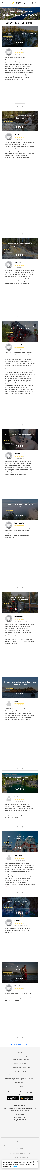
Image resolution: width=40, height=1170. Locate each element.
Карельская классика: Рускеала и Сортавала (20, 116)
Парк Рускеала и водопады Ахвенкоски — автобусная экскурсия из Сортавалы (20, 32)
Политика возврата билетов (20, 1067)
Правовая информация (11, 1145)
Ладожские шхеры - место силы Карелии (20, 505)
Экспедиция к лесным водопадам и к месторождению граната (20, 435)
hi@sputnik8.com (20, 1120)
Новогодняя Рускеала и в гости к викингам (20, 902)
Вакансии (24, 1145)
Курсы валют (20, 1086)
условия (14, 1166)
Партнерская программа (25, 1142)
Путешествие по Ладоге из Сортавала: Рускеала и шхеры (20, 683)
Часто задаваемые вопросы (20, 1056)
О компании (11, 1142)
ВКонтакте (17, 1117)
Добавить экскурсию (20, 1127)
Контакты (20, 1148)
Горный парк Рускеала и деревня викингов (20, 968)
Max (24, 1117)
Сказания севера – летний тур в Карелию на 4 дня (20, 837)
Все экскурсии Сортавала (20, 1044)
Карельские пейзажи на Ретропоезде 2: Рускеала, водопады (20, 598)
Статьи (20, 1052)
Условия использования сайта (20, 1075)
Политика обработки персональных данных (20, 1079)
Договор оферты (20, 1071)
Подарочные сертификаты (20, 1060)
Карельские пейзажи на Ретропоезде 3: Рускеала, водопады (20, 327)
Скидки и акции (20, 1063)
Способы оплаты (20, 1082)
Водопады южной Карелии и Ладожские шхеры (20, 244)
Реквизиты (33, 1145)
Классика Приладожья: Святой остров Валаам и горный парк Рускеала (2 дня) (20, 778)
